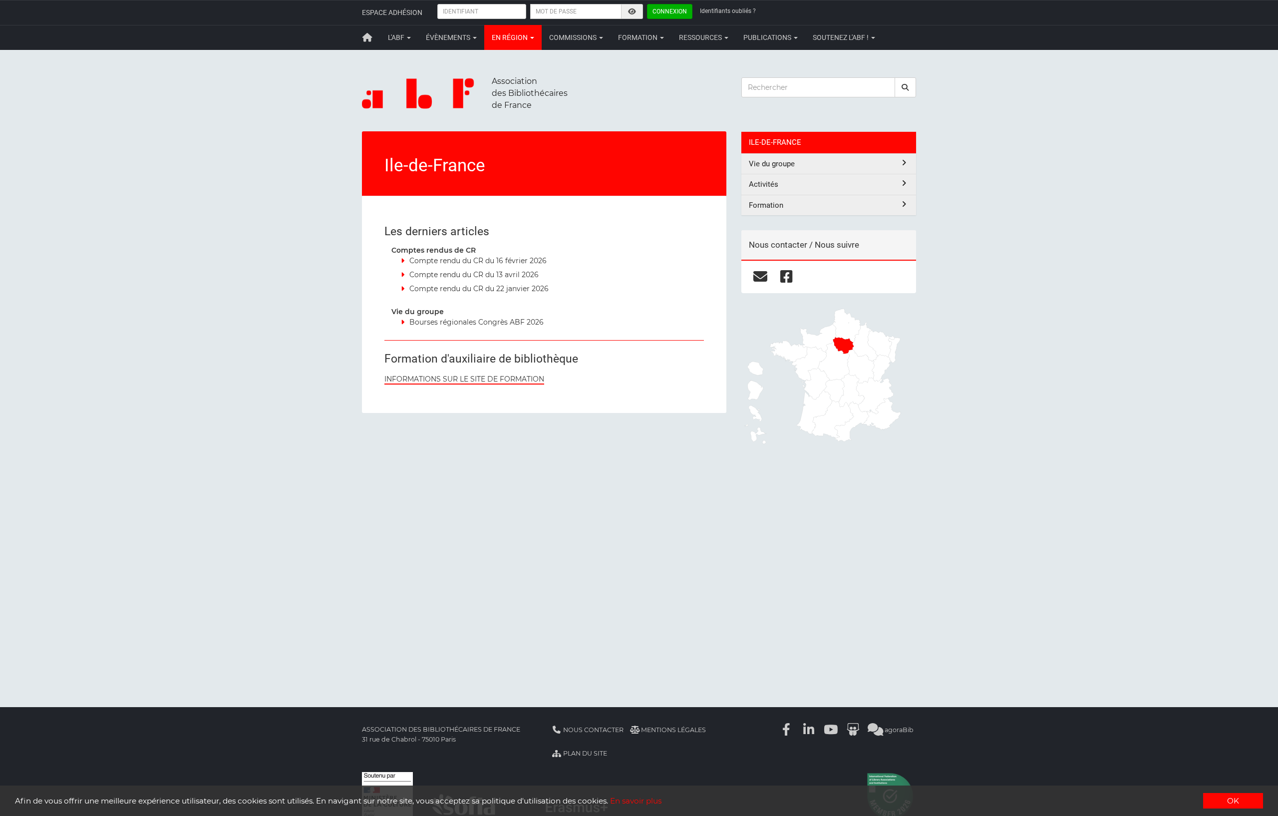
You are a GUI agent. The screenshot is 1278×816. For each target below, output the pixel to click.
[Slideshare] (853, 730)
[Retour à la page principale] (367, 37)
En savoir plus (635, 801)
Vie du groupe (772, 163)
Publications (768, 37)
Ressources (701, 37)
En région (510, 37)
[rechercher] (906, 87)
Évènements (449, 37)
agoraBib (898, 730)
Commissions (573, 37)
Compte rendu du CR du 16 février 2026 (478, 260)
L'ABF (397, 37)
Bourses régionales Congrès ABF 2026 (476, 322)
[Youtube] (831, 730)
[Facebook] (787, 730)
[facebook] (786, 276)
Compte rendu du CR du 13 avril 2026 (474, 274)
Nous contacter (593, 730)
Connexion (669, 11)
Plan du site (584, 753)
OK (1233, 801)
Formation (638, 37)
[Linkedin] (809, 730)
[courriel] (760, 276)
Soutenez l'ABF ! (841, 37)
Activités (763, 184)
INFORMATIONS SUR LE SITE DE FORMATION (464, 379)
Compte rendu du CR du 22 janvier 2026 (479, 288)
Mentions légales (672, 730)
